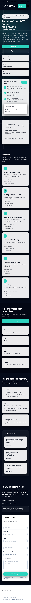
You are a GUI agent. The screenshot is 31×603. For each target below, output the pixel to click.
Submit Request (15, 574)
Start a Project (15, 321)
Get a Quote (20, 6)
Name (4, 524)
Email (4, 538)
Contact (18, 594)
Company (5, 531)
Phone (5, 545)
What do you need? (8, 551)
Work (13, 594)
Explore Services (15, 51)
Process (9, 594)
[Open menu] (28, 6)
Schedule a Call (15, 46)
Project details (7, 558)
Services (4, 594)
